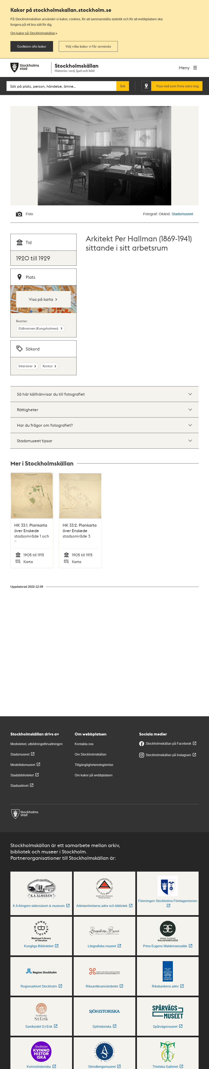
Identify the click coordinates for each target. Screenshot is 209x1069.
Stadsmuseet (182, 214)
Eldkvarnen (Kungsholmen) (39, 328)
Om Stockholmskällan (90, 754)
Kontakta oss (84, 744)
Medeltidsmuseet (22, 765)
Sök (122, 86)
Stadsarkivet (19, 785)
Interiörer (26, 366)
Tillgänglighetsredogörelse (94, 765)
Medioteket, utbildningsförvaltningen (36, 744)
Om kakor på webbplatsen (93, 775)
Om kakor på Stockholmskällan (32, 33)
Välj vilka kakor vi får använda (88, 46)
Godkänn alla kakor (31, 46)
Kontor (48, 366)
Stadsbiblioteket (22, 775)
